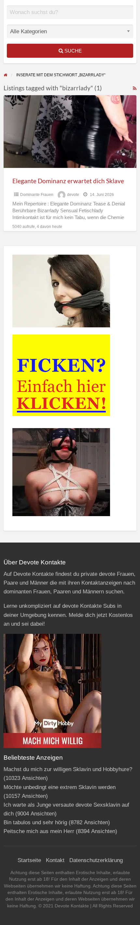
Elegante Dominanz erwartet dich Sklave (68, 181)
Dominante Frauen (36, 194)
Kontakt (55, 860)
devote (73, 194)
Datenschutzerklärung (96, 860)
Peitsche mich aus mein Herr (39, 831)
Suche (72, 50)
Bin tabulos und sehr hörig (35, 822)
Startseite (29, 860)
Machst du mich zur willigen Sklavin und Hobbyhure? (68, 769)
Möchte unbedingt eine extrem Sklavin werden (60, 787)
